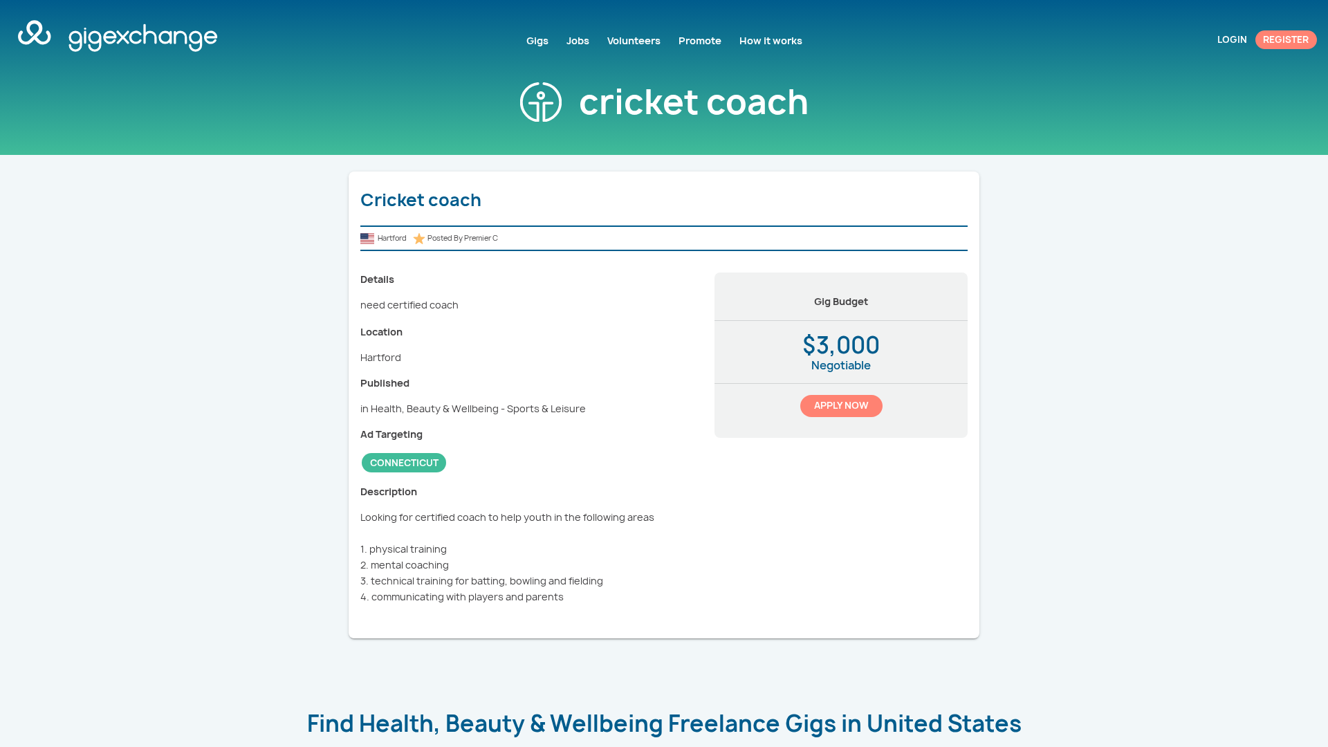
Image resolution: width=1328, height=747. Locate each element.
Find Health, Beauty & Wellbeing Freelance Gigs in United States (664, 723)
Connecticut (404, 462)
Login (1232, 39)
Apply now (841, 405)
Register (1286, 39)
